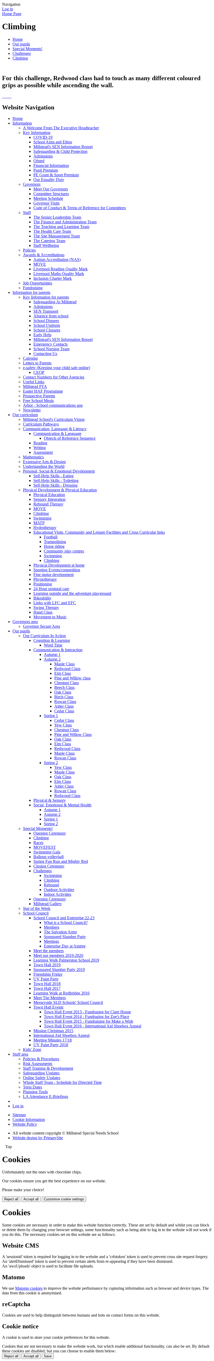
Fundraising (33, 288)
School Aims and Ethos (52, 142)
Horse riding (54, 546)
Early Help (42, 335)
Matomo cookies (29, 1288)
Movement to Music (50, 617)
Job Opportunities (37, 283)
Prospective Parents (39, 396)
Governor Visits (46, 203)
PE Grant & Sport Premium (56, 175)
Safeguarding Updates (41, 1073)
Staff (27, 212)
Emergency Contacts (50, 344)
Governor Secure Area (41, 626)
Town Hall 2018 (47, 983)
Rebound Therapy (48, 504)
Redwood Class (67, 668)
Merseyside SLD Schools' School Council (68, 1002)
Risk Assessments (37, 1063)
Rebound (51, 885)
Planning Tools (35, 1092)
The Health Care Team (52, 231)
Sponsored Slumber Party (65, 936)
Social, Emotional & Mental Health (62, 805)
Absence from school (50, 316)
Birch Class (63, 697)
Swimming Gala (46, 852)
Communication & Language (57, 433)
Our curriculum (25, 414)
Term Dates (32, 1087)
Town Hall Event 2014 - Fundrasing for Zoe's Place (86, 1016)
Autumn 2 (52, 659)
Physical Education (49, 494)
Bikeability (42, 598)
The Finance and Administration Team (65, 222)
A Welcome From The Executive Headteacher (61, 128)
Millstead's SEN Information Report (63, 146)
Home (18, 39)
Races (38, 842)
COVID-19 (42, 137)
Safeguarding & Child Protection (60, 151)
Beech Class (64, 687)
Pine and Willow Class (73, 734)
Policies (29, 250)
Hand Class (42, 612)
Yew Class (63, 725)
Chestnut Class (66, 682)
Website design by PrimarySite (38, 1138)
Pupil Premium (45, 170)
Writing (39, 447)
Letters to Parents (37, 363)
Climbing (20, 58)
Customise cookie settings (64, 1199)
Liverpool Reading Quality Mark (60, 269)
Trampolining (55, 541)
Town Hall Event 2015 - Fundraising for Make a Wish (88, 1021)
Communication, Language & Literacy (55, 429)
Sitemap (19, 1115)
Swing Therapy (46, 607)
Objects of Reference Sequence (70, 438)
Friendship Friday (48, 974)
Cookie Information (29, 1119)
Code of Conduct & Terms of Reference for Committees (79, 208)
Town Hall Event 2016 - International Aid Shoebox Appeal (92, 1026)
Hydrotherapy (44, 527)
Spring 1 (51, 715)
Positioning (42, 584)
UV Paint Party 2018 (50, 1045)
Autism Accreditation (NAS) (57, 259)
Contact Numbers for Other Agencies (53, 377)
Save (48, 1356)
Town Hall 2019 (47, 965)
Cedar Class (64, 711)
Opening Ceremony (49, 833)
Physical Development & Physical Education (60, 490)
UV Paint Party (46, 979)
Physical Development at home (59, 565)
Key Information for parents (46, 297)
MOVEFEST (44, 847)
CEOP (38, 372)
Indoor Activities (57, 894)
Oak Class (62, 692)
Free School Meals (38, 400)
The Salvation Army (60, 932)
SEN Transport (45, 311)
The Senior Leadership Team (57, 217)
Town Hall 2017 (47, 988)
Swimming (42, 518)
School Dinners (46, 320)
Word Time (53, 645)
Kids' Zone (32, 1049)
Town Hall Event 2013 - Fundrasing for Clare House (87, 1012)
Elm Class (62, 673)
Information (22, 123)
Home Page (11, 13)
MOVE (39, 264)
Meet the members (48, 951)
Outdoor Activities (59, 889)
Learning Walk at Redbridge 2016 (61, 993)
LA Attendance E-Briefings (45, 1096)
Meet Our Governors (50, 189)
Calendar (30, 358)
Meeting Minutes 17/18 (52, 1040)
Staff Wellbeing (46, 245)
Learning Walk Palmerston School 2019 (66, 960)
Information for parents (31, 292)
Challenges (22, 53)
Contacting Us (45, 353)
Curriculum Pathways (41, 424)
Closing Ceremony (48, 866)
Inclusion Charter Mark (52, 278)
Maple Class (64, 664)
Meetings (51, 941)
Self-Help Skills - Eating (53, 476)
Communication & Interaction (57, 650)
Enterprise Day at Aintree (65, 946)
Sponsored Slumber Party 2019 (59, 969)
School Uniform (46, 325)
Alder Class (64, 706)
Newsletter (32, 410)
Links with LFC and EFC (54, 603)
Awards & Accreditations (43, 255)
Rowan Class (65, 701)
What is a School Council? (66, 922)
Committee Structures (51, 193)
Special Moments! (27, 48)
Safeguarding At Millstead (54, 302)
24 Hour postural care (51, 588)
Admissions (43, 156)
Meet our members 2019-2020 (58, 955)
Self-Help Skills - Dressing (55, 485)
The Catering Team (49, 241)
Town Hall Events (48, 1007)
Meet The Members (49, 998)
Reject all (11, 1199)
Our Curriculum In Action (44, 635)
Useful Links (33, 382)
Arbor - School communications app (53, 405)
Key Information (36, 132)
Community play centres (64, 551)
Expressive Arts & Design (44, 462)
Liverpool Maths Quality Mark (58, 273)
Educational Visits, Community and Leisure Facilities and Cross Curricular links (99, 532)
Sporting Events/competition (56, 570)
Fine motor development (53, 574)
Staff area (20, 1054)
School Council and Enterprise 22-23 (63, 918)
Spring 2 (51, 762)
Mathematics (33, 457)
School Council (36, 913)
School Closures (46, 330)
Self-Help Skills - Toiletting (56, 480)
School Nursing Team (51, 349)
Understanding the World (43, 466)
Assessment (43, 452)
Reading (40, 443)
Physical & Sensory (49, 800)
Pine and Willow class (72, 678)
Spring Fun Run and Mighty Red (60, 861)
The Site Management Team (56, 236)
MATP (39, 523)
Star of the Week (36, 908)
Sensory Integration (49, 499)
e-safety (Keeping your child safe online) (56, 367)
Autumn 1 (52, 654)
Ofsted (38, 161)
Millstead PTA (35, 386)
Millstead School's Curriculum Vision (54, 419)
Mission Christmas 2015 (53, 1030)
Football (50, 537)
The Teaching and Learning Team (61, 226)
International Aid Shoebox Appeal (61, 1035)
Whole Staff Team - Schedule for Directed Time (62, 1082)
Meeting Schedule (48, 198)
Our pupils (21, 44)
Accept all (31, 1199)
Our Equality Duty (48, 179)
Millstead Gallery (47, 903)
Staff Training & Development (48, 1068)
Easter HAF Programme (43, 391)
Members (51, 927)
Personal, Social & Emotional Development (59, 471)
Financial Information (51, 165)
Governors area (25, 621)
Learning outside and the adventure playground (72, 593)
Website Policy (25, 1124)
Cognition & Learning (51, 640)
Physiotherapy (45, 579)
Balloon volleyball (48, 856)
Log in (7, 9)
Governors (31, 184)
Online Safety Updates (41, 1077)
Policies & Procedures (41, 1059)
